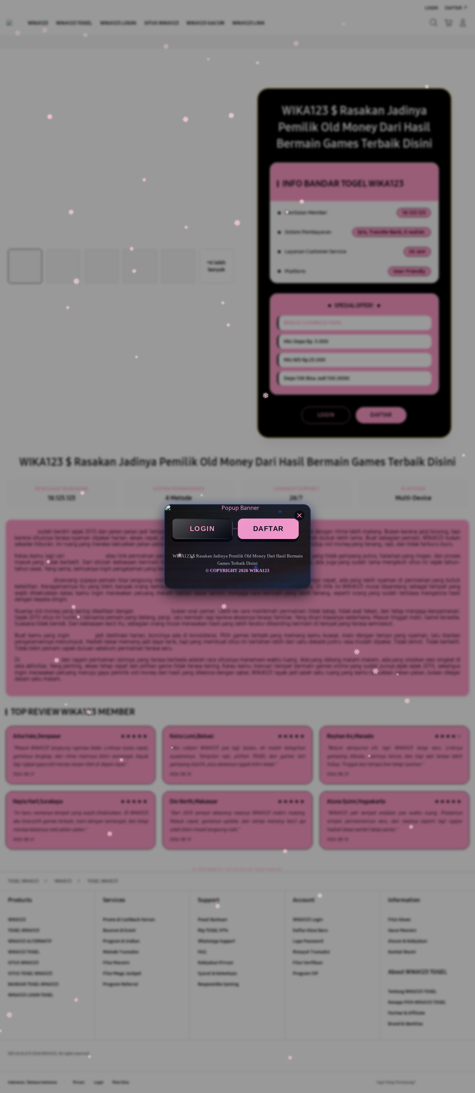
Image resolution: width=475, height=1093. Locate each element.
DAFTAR (268, 528)
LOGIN (202, 528)
